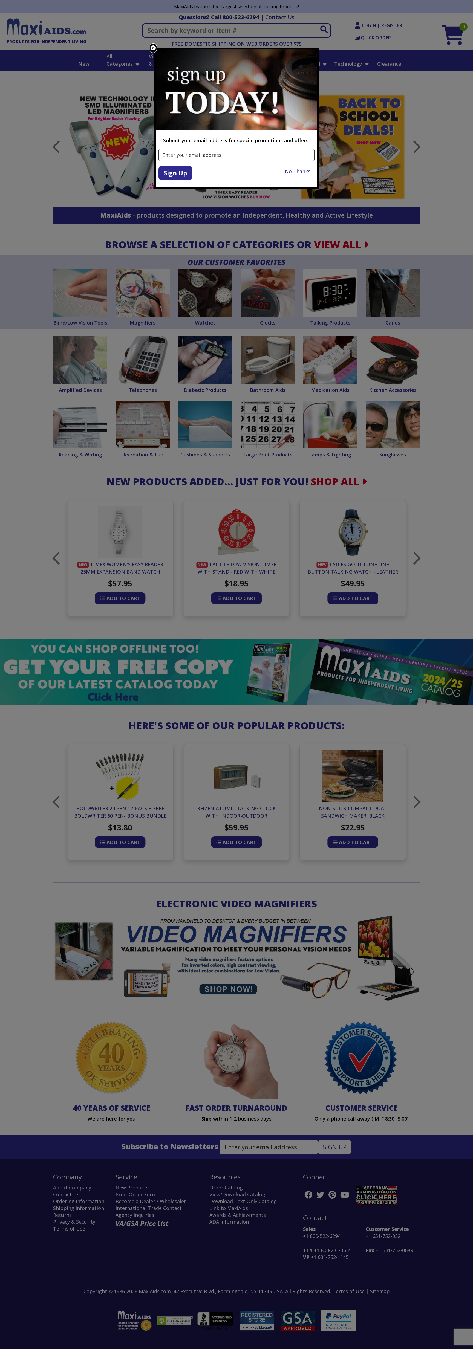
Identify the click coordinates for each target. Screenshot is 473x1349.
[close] (153, 48)
